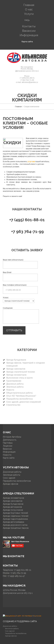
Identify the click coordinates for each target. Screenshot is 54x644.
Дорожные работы (15, 384)
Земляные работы (15, 387)
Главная (18, 107)
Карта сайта (27, 41)
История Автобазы (12, 437)
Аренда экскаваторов (16, 375)
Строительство (13, 405)
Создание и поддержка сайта (20, 621)
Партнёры (8, 443)
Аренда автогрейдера (13, 522)
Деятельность (9, 440)
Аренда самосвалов (15, 369)
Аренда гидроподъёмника (15, 519)
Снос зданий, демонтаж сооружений (23, 402)
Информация (29, 35)
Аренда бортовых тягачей (15, 513)
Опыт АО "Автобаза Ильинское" (21, 396)
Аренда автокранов (12, 507)
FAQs (27, 20)
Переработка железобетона (19, 399)
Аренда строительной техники (20, 372)
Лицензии (7, 446)
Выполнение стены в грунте (19, 378)
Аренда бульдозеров (16, 360)
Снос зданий (9, 478)
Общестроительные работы (19, 393)
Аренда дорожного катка (15, 525)
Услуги (29, 14)
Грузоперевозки (13, 381)
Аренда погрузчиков (13, 510)
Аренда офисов (10, 484)
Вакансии (7, 449)
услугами (31, 162)
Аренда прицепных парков (16, 528)
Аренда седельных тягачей (15, 516)
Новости (10, 390)
